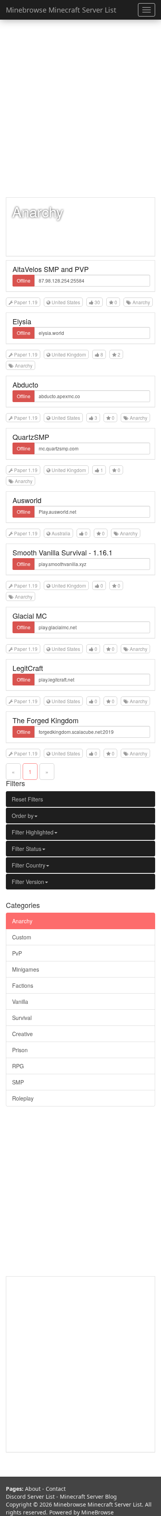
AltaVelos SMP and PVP (51, 269)
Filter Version (28, 882)
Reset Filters (27, 799)
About (33, 1488)
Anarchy (22, 921)
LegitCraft (28, 668)
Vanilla (20, 1001)
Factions (22, 985)
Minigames (25, 969)
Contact (56, 1488)
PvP (17, 953)
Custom (21, 937)
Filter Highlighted (33, 832)
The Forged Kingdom (46, 720)
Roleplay (23, 1098)
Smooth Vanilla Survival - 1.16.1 (63, 552)
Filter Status (26, 849)
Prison (20, 1050)
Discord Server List (30, 1496)
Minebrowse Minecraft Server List (61, 10)
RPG (18, 1066)
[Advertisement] (80, 108)
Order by (23, 816)
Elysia (22, 321)
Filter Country (28, 865)
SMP (18, 1082)
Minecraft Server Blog (88, 1496)
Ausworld (27, 500)
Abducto (25, 384)
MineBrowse (97, 1512)
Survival (22, 1018)
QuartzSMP (31, 437)
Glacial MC (30, 615)
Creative (22, 1034)
